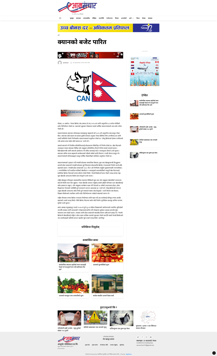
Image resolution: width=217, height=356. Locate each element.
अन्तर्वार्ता (124, 18)
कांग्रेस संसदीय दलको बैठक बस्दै (103, 295)
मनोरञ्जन (109, 18)
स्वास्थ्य (150, 18)
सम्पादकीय (86, 18)
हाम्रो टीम (87, 345)
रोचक (143, 18)
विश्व (138, 18)
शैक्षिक (94, 18)
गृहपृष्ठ (72, 18)
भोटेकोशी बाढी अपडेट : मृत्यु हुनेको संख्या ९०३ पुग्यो (147, 128)
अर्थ (130, 18)
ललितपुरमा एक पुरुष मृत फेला (148, 153)
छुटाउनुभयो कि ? (108, 307)
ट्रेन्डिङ (144, 95)
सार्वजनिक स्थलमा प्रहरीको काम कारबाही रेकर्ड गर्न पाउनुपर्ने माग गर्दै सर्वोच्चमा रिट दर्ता (72, 267)
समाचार (78, 18)
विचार (117, 18)
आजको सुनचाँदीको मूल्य (101, 265)
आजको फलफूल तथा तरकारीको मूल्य (71, 295)
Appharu (129, 354)
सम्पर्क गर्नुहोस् (113, 345)
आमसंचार (66, 63)
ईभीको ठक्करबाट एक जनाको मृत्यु (95, 327)
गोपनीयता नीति (104, 345)
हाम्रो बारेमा (95, 345)
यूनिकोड (122, 345)
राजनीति (101, 18)
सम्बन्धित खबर (90, 240)
